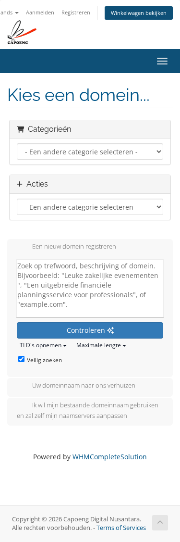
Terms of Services (121, 528)
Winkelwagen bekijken (139, 12)
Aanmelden (40, 12)
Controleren (87, 330)
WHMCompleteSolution (109, 456)
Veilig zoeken (44, 360)
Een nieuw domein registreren (74, 246)
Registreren (75, 12)
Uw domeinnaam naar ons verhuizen (83, 385)
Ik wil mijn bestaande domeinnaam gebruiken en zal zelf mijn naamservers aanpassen (87, 410)
